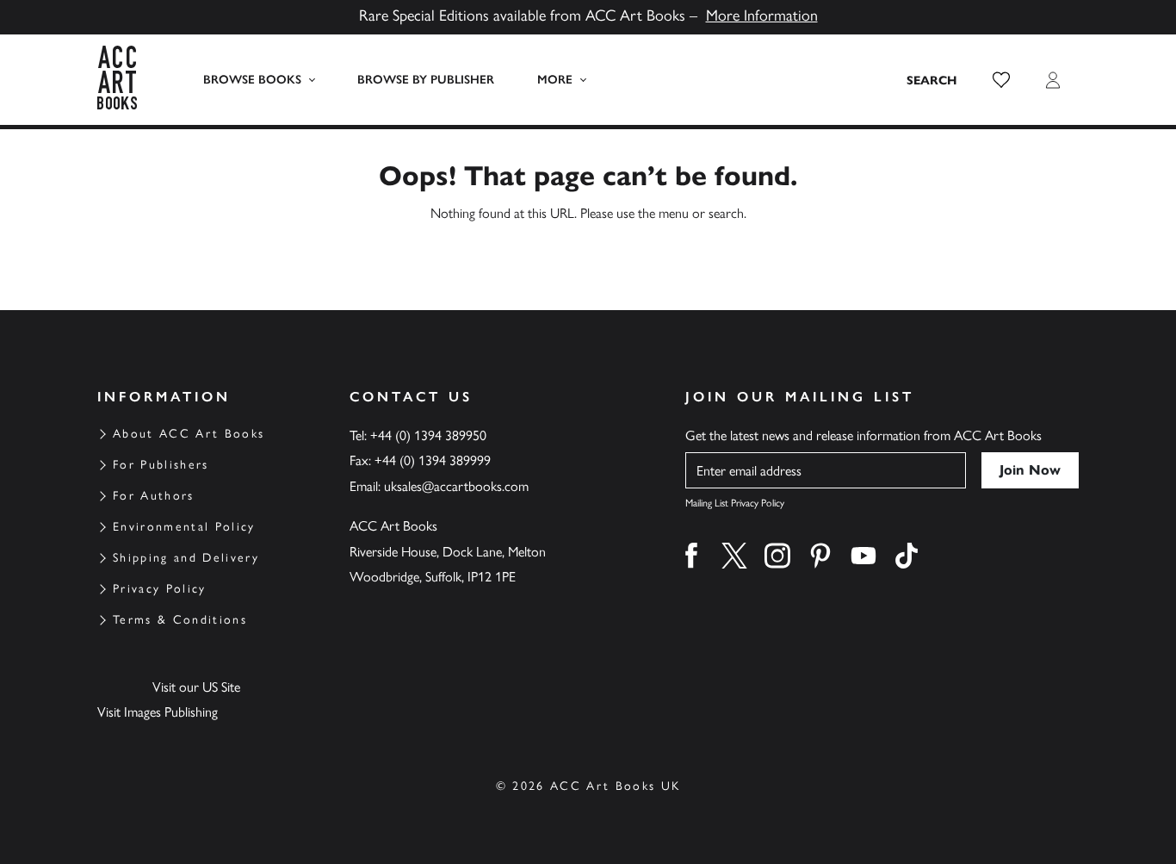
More (555, 79)
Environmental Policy (184, 526)
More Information (762, 15)
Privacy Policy (160, 588)
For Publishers (161, 464)
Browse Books (252, 79)
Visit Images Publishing (157, 712)
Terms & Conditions (180, 619)
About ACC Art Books (188, 433)
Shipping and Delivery (186, 557)
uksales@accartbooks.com (456, 486)
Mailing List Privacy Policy (734, 503)
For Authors (154, 495)
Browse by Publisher (425, 79)
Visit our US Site (196, 687)
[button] (1001, 80)
